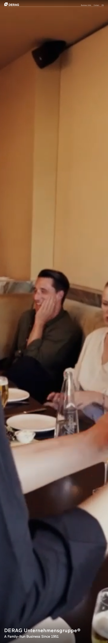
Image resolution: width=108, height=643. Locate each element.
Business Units (86, 5)
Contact (96, 5)
